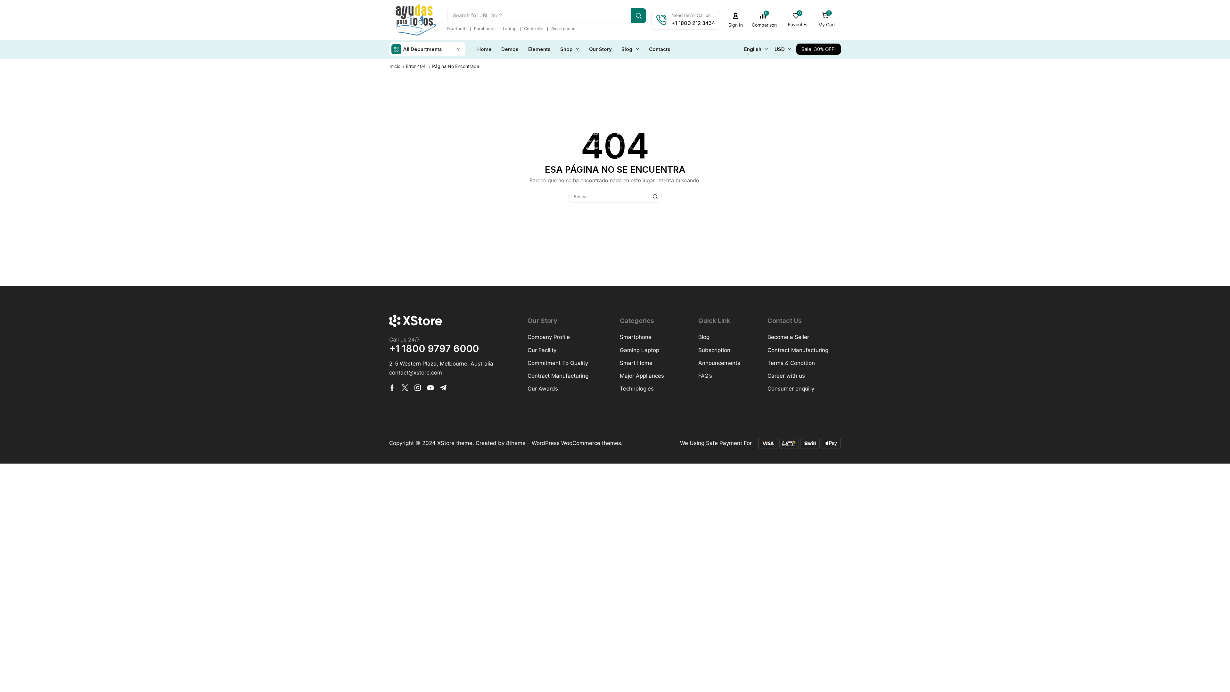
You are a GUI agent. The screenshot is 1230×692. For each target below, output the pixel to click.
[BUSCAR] (655, 196)
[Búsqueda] (638, 15)
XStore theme (454, 443)
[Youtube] (430, 387)
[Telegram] (443, 387)
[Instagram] (417, 387)
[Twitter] (405, 387)
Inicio (395, 66)
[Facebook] (392, 387)
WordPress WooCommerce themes (576, 443)
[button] (736, 20)
